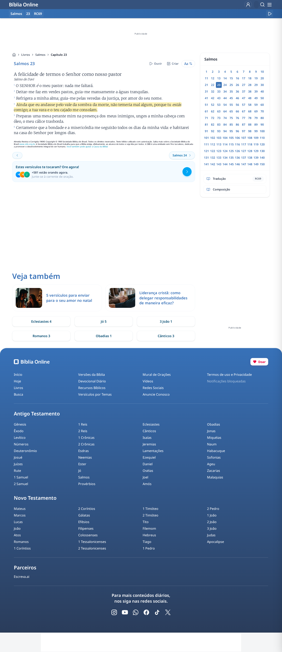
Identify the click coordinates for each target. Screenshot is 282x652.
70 (262, 111)
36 (237, 91)
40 (262, 91)
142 (212, 164)
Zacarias (213, 470)
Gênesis (20, 424)
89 (256, 124)
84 (225, 124)
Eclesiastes (151, 424)
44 (225, 98)
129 (256, 151)
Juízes (18, 464)
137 (243, 157)
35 (231, 91)
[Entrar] (248, 4)
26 (237, 85)
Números (21, 444)
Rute (17, 470)
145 (231, 164)
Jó (79, 470)
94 (225, 131)
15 (231, 78)
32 (212, 91)
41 (206, 98)
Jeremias (149, 444)
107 (243, 138)
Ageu (211, 464)
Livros (25, 55)
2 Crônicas (86, 444)
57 (243, 105)
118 (249, 144)
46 (237, 98)
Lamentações (153, 451)
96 (237, 131)
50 (262, 98)
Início (18, 374)
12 (212, 78)
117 (243, 144)
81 (206, 124)
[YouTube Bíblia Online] (125, 612)
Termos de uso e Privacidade (229, 374)
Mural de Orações (157, 374)
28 (249, 85)
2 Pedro (213, 508)
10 (262, 72)
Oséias (148, 470)
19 (256, 78)
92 (212, 131)
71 (206, 118)
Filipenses (86, 528)
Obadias (213, 424)
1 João (212, 515)
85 (231, 124)
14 (225, 78)
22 (212, 85)
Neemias (85, 457)
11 (206, 78)
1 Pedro (149, 548)
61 (206, 111)
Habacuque (216, 451)
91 (206, 131)
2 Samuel (21, 484)
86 (237, 124)
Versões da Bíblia (91, 374)
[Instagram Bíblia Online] (114, 612)
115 (231, 144)
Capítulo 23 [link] (59, 55)
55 (231, 105)
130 (262, 151)
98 (249, 131)
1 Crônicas (86, 437)
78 (249, 118)
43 (218, 98)
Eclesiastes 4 (41, 321)
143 (218, 164)
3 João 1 (166, 321)
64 (225, 111)
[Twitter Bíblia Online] (168, 612)
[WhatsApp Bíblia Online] (135, 612)
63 (218, 111)
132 (212, 157)
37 (243, 91)
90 (262, 124)
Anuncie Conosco (156, 394)
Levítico (20, 437)
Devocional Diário (92, 381)
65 (231, 111)
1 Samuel (21, 477)
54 (225, 105)
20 (262, 78)
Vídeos (148, 381)
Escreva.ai (21, 576)
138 (249, 157)
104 (225, 138)
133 (218, 157)
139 (256, 157)
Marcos (20, 515)
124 (225, 151)
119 (256, 144)
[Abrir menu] (269, 4)
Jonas (211, 431)
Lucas (18, 522)
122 (212, 151)
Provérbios (86, 484)
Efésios (83, 522)
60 (262, 105)
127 (243, 151)
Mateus (20, 508)
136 (237, 157)
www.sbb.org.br (27, 144)
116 (237, 144)
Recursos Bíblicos (91, 387)
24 (225, 85)
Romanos (21, 541)
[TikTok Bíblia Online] (157, 612)
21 (206, 85)
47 (243, 98)
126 (237, 151)
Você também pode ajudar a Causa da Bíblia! (87, 146)
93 (218, 131)
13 (218, 78)
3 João (212, 528)
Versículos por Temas (95, 394)
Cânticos (149, 431)
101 (206, 138)
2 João (212, 522)
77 (243, 118)
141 (206, 164)
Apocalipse (215, 541)
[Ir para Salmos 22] (17, 155)
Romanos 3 (41, 336)
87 (243, 124)
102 (212, 138)
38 (249, 91)
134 (225, 157)
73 (218, 118)
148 (249, 164)
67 (243, 111)
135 (231, 157)
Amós (147, 484)
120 (262, 144)
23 (28, 13)
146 (237, 164)
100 (262, 131)
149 (256, 164)
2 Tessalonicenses (92, 548)
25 (231, 85)
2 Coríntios (86, 508)
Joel (145, 477)
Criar (175, 63)
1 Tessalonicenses (92, 541)
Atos (17, 535)
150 (262, 164)
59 (256, 105)
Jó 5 (104, 321)
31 (206, 91)
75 (231, 118)
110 (262, 138)
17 (243, 78)
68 (249, 111)
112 (212, 144)
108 (249, 138)
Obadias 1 (104, 336)
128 (249, 151)
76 (237, 118)
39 (256, 91)
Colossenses (88, 535)
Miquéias (214, 437)
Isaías (147, 437)
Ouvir (158, 63)
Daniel (148, 464)
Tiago (147, 541)
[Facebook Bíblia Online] (146, 612)
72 (212, 118)
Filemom (149, 528)
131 (206, 157)
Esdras (83, 451)
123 (218, 151)
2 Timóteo (150, 515)
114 (225, 144)
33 (218, 91)
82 (212, 124)
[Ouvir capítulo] (269, 13)
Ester (82, 464)
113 (218, 144)
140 (262, 157)
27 (243, 85)
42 (212, 98)
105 (231, 138)
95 (231, 131)
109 (256, 138)
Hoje (17, 381)
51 (206, 105)
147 (243, 164)
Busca (18, 394)
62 (212, 111)
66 (237, 111)
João (17, 528)
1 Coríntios (22, 548)
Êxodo (19, 431)
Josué (18, 457)
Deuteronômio (25, 451)
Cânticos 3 (166, 336)
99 (256, 131)
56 (237, 105)
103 (218, 138)
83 (218, 124)
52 (212, 105)
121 (206, 151)
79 (256, 118)
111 (206, 144)
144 (225, 164)
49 (256, 98)
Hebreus (149, 535)
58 (249, 105)
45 (231, 98)
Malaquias (215, 477)
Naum (212, 444)
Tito (146, 522)
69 (256, 111)
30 (262, 85)
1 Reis (82, 424)
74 (225, 118)
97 (243, 131)
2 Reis (82, 431)
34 (225, 91)
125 (231, 151)
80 (262, 118)
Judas (211, 535)
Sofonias (214, 457)
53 (218, 105)
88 (249, 124)
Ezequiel (149, 457)
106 (237, 138)
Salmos (40, 55)
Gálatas (84, 515)
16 (237, 78)
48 (249, 98)
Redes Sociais (153, 387)
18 (249, 78)
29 (256, 85)
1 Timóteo (150, 508)
